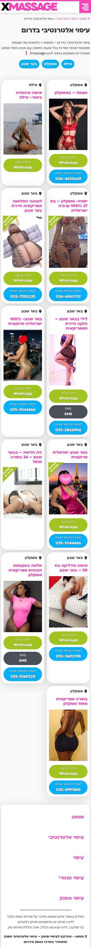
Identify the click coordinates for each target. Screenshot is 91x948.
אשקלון (50, 63)
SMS (68, 414)
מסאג (78, 817)
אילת (68, 63)
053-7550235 (22, 296)
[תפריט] (85, 7)
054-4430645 (68, 178)
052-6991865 (68, 789)
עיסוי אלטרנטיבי (66, 837)
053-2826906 (68, 430)
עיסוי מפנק (72, 898)
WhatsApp (68, 162)
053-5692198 (68, 656)
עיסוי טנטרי (71, 878)
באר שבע (29, 63)
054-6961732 (68, 296)
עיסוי (78, 857)
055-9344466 (22, 409)
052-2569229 (22, 676)
